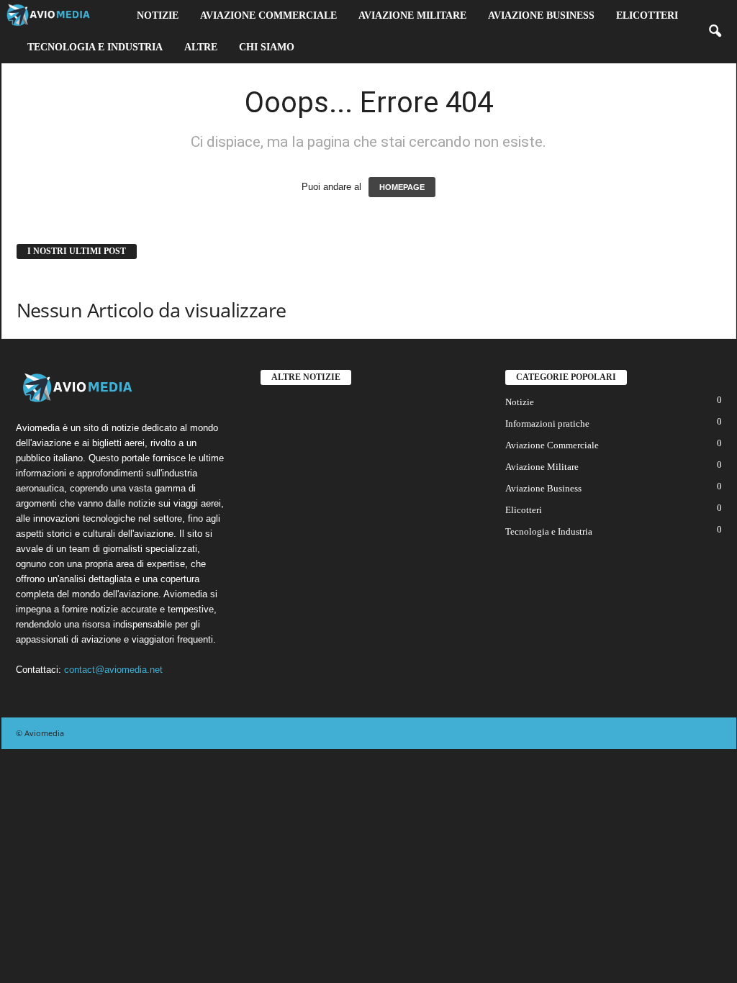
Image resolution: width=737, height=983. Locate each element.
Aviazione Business (541, 15)
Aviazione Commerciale (268, 15)
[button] (715, 31)
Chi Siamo (266, 47)
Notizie (157, 15)
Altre (200, 47)
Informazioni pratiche (547, 423)
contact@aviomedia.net (113, 669)
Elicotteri (647, 15)
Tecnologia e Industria (95, 47)
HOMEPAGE (402, 187)
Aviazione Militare (412, 15)
